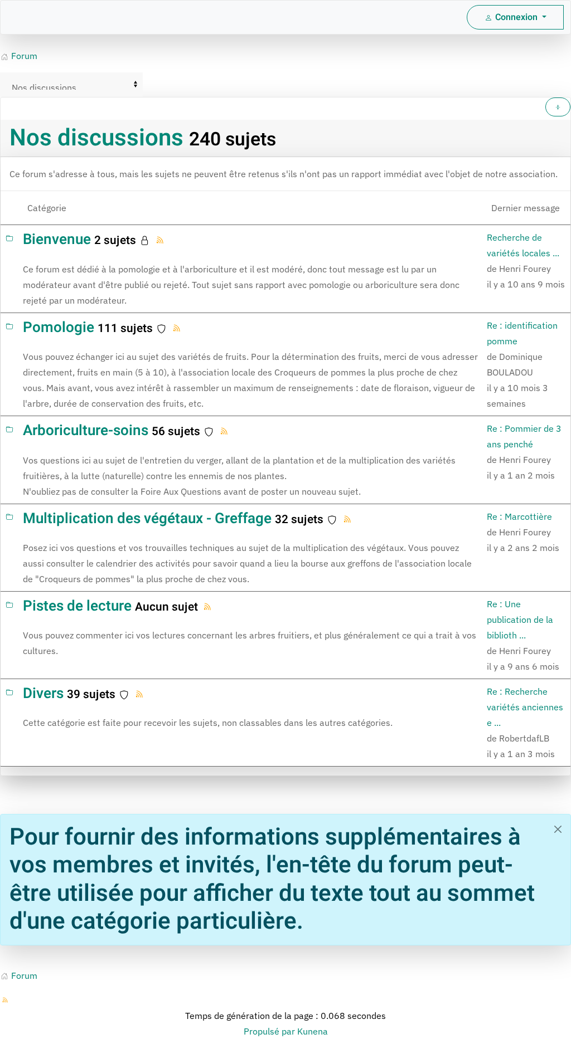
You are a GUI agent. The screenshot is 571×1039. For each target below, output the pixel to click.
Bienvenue (57, 239)
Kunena (312, 1031)
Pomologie (58, 327)
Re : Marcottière (519, 516)
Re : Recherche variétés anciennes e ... (525, 707)
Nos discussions (96, 138)
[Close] (557, 829)
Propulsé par (270, 1031)
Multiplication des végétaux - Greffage (147, 518)
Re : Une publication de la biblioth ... (520, 619)
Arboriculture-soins (85, 430)
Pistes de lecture (77, 606)
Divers (43, 693)
